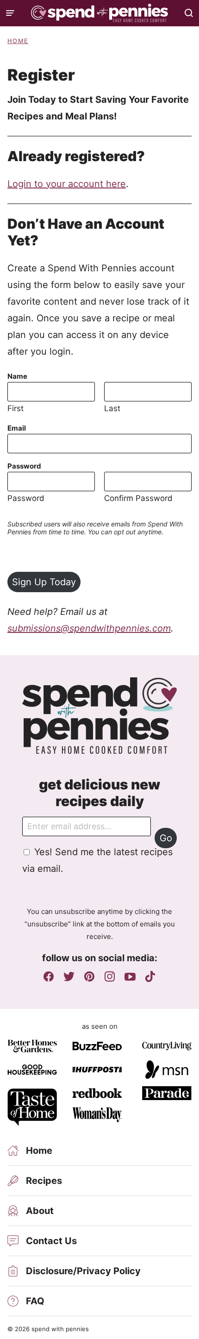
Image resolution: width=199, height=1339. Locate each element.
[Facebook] (48, 976)
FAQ (35, 1301)
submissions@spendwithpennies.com (89, 628)
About (40, 1210)
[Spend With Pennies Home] (99, 13)
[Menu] (10, 13)
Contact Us (51, 1240)
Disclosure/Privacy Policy (83, 1270)
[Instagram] (110, 976)
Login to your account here (66, 183)
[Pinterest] (89, 976)
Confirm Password (138, 498)
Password (24, 466)
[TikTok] (150, 976)
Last (112, 408)
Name (17, 376)
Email (16, 428)
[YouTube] (130, 976)
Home (17, 40)
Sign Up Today (44, 582)
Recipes (44, 1180)
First (15, 408)
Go (166, 838)
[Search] (189, 13)
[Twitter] (69, 976)
